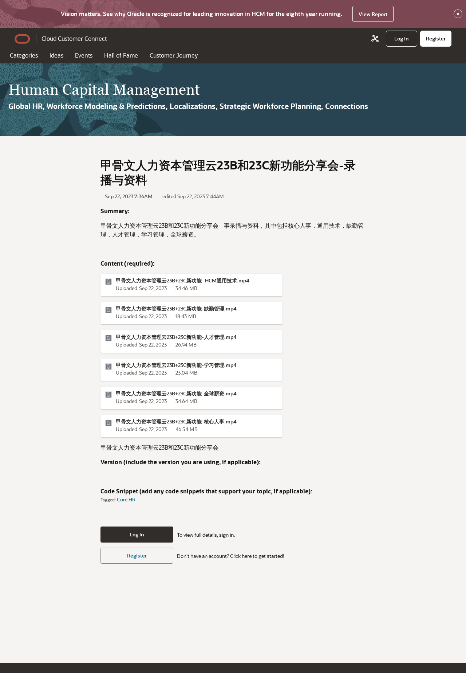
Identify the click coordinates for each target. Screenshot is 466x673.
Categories (24, 55)
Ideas (56, 55)
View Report (373, 14)
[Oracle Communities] (375, 38)
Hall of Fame (121, 55)
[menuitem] (401, 39)
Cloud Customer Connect (74, 38)
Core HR (126, 499)
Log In (137, 534)
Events (83, 55)
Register (137, 555)
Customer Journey (174, 55)
